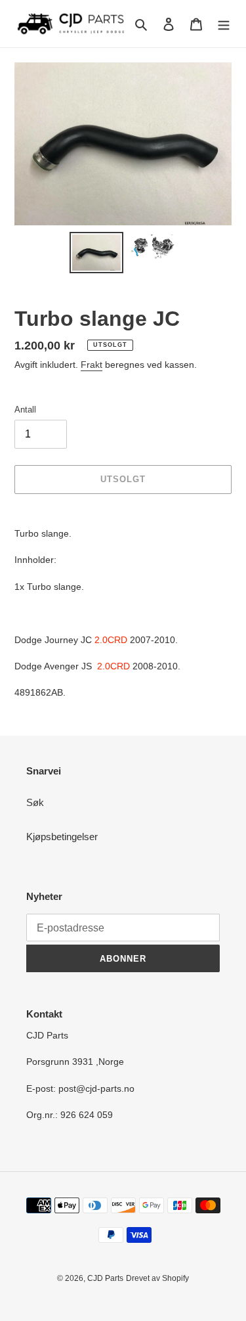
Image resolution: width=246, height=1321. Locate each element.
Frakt (91, 364)
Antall (25, 409)
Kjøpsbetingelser (62, 836)
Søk (35, 802)
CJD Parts (105, 1278)
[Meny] (223, 24)
